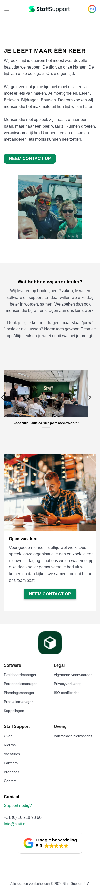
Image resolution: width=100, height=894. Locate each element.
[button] (7, 9)
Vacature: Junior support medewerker (46, 423)
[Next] (89, 407)
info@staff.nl (15, 824)
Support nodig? (18, 805)
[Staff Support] (50, 9)
